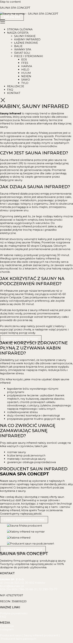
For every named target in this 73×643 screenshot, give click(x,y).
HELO (25, 69)
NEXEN (26, 76)
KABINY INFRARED (27, 39)
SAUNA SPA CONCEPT (15, 7)
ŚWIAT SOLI (22, 52)
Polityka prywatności (13, 613)
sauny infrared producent (30, 226)
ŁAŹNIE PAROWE (26, 42)
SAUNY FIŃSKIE (25, 36)
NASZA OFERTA (18, 32)
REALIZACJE (15, 86)
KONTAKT (13, 93)
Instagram (7, 629)
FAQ (10, 89)
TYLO (24, 83)
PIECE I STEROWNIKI (28, 56)
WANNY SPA (22, 49)
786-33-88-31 (28, 589)
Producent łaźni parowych (18, 638)
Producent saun (11, 635)
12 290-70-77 (48, 589)
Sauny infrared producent (41, 635)
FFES (24, 62)
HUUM (26, 73)
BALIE (18, 46)
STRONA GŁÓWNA (20, 29)
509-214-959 (8, 589)
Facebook (7, 626)
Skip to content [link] (10, 1)
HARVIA (26, 66)
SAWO (25, 79)
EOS (24, 59)
